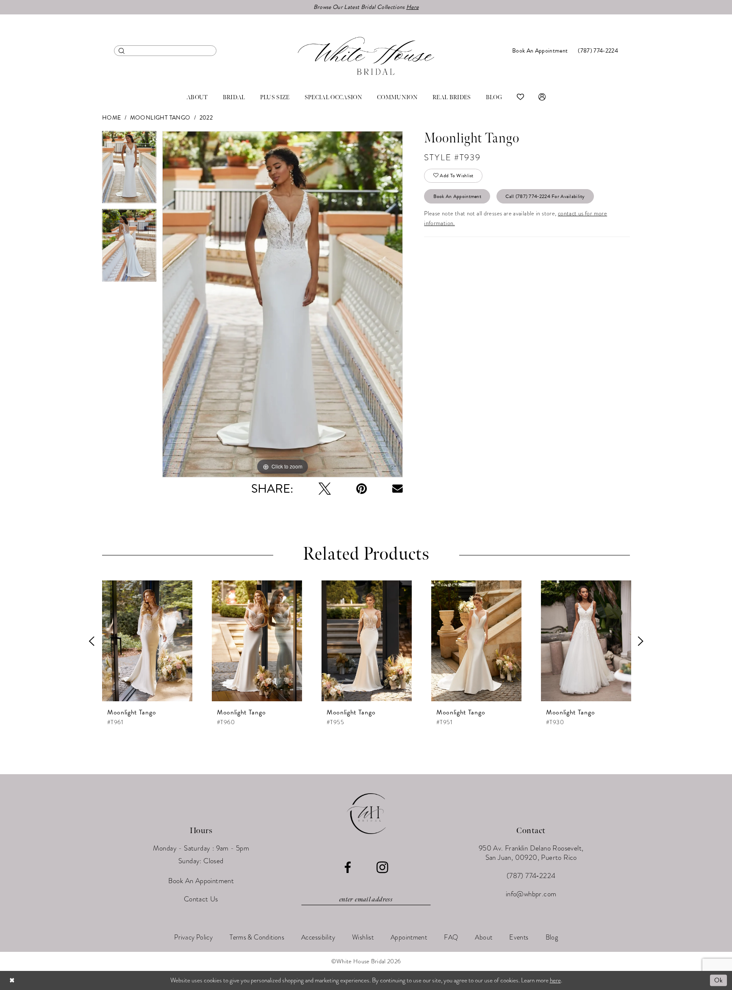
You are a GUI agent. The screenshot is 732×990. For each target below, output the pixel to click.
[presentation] (147, 641)
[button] (542, 97)
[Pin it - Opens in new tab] (361, 488)
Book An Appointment (457, 196)
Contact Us (201, 899)
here (555, 980)
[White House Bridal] (366, 55)
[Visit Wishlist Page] (520, 97)
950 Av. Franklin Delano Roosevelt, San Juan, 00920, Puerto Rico (531, 852)
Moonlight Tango (160, 117)
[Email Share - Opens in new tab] (397, 488)
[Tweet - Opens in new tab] (325, 488)
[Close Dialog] (12, 980)
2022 (206, 117)
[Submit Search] (122, 50)
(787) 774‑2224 (531, 876)
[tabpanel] (129, 170)
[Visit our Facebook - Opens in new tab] (347, 868)
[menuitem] (165, 50)
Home (111, 117)
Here (412, 7)
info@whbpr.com (531, 894)
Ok (718, 980)
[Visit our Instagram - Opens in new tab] (382, 867)
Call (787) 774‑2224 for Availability (545, 196)
